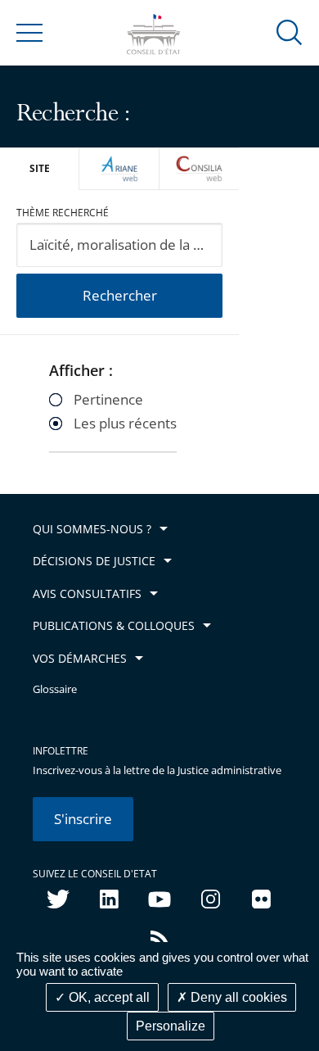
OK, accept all (107, 997)
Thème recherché (62, 212)
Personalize (170, 1026)
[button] (289, 31)
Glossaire (55, 689)
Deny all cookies (237, 997)
